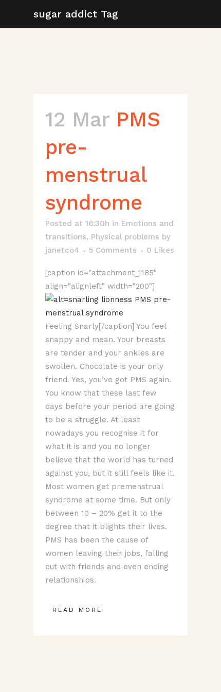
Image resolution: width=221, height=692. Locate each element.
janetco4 (62, 250)
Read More (77, 609)
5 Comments (113, 250)
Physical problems (125, 236)
